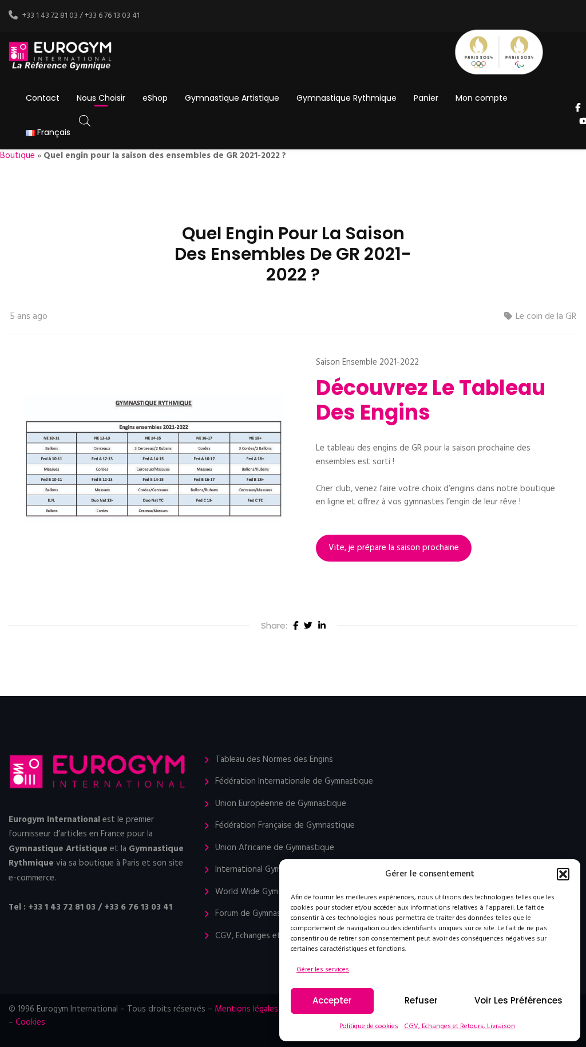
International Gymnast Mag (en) (273, 869)
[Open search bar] (84, 121)
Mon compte (482, 98)
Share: (274, 625)
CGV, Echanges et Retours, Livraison (459, 1026)
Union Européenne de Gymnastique (280, 804)
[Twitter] (308, 626)
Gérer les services (322, 969)
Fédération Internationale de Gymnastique (294, 781)
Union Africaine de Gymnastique (274, 848)
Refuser (421, 1000)
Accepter (332, 1000)
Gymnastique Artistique (232, 98)
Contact (43, 98)
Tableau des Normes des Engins (274, 760)
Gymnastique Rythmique (346, 98)
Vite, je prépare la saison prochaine (393, 548)
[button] (563, 874)
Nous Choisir (101, 98)
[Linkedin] (322, 626)
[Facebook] (295, 626)
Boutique (17, 156)
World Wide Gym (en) (255, 892)
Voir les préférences (518, 1000)
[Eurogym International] (61, 56)
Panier (426, 98)
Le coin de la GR (546, 316)
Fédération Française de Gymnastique (285, 825)
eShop (155, 98)
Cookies (30, 1022)
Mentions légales (246, 1009)
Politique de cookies (368, 1026)
